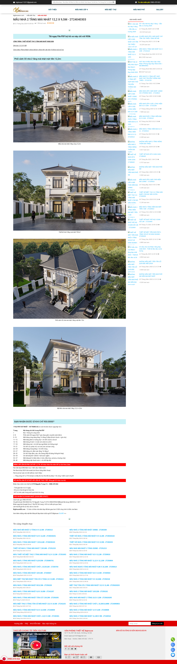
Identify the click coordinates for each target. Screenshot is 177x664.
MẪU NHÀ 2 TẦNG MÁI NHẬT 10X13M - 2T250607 (32, 573)
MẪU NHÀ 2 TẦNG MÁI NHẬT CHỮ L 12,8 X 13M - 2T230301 (36, 616)
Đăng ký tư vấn (157, 623)
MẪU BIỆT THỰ (110, 10)
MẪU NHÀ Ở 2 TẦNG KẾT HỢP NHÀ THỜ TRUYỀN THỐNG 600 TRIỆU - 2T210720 (150, 78)
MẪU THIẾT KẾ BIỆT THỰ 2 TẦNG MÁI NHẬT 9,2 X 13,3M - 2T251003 (39, 554)
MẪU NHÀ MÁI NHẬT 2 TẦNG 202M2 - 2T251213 (88, 548)
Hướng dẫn (18, 624)
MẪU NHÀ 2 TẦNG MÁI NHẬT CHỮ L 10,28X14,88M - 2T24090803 (95, 604)
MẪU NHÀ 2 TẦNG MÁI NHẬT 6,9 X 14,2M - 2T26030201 (34, 536)
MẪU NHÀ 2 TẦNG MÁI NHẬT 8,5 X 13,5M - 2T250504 (90, 573)
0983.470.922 (14, 659)
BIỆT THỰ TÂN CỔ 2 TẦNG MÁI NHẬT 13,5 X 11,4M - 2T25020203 (95, 585)
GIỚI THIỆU (52, 10)
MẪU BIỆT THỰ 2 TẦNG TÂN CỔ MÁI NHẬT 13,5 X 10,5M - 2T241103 (39, 604)
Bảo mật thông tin (49, 624)
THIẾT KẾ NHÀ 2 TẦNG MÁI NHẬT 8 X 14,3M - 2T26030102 (92, 536)
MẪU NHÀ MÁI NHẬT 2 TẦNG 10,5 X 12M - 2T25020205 (91, 597)
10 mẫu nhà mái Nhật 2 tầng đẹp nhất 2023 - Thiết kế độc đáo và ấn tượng (150, 249)
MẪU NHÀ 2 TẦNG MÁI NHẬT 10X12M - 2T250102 (89, 591)
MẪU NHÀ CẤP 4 (81, 10)
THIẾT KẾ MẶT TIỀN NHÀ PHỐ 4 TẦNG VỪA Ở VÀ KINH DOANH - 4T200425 (150, 234)
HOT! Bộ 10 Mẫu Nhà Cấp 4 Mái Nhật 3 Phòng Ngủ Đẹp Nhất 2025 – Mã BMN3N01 (151, 63)
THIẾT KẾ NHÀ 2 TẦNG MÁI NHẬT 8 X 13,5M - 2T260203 (91, 542)
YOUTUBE (42, 630)
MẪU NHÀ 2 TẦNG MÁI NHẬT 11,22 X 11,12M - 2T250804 (91, 560)
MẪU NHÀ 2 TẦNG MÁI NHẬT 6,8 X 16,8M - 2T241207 (33, 591)
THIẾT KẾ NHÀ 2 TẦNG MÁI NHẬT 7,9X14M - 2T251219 (34, 548)
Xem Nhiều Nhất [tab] (135, 19)
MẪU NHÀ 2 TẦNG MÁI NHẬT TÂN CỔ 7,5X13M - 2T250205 (36, 597)
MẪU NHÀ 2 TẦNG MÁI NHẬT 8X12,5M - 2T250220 (32, 585)
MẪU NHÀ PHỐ (139, 10)
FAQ (26, 624)
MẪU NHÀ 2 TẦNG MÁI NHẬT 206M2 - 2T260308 (88, 530)
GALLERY (159, 10)
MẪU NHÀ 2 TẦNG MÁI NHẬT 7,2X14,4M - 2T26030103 (34, 542)
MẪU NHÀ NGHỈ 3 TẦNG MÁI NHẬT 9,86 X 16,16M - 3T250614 (93, 567)
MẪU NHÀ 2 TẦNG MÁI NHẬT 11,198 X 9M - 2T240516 (90, 616)
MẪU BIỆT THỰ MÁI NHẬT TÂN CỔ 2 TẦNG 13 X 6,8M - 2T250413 (38, 579)
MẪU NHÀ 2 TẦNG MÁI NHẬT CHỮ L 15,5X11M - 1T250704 (35, 567)
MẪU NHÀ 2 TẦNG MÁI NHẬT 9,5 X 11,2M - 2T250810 (90, 554)
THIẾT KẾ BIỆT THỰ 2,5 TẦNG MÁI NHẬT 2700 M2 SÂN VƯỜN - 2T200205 (151, 194)
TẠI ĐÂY (61, 513)
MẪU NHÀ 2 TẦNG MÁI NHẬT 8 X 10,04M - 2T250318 (90, 579)
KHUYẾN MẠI (35, 624)
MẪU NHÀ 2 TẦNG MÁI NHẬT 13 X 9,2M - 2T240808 (89, 610)
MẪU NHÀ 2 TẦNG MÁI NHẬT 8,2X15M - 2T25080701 (33, 560)
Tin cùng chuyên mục (23, 524)
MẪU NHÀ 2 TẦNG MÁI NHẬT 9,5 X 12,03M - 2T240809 (34, 610)
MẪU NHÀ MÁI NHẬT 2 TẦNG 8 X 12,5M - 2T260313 (33, 530)
